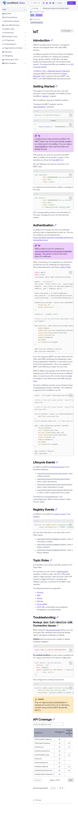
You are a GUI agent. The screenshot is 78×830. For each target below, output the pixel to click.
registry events (59, 514)
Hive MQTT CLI (57, 160)
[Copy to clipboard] (71, 115)
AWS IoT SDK (65, 267)
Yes (54, 788)
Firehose (40, 601)
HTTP (39, 607)
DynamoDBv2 (42, 604)
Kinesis (39, 598)
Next (70, 780)
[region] (53, 127)
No (62, 788)
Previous (37, 780)
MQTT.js (38, 710)
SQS (38, 595)
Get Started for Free (70, 3)
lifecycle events (58, 467)
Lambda (40, 592)
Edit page (38, 800)
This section (46, 254)
